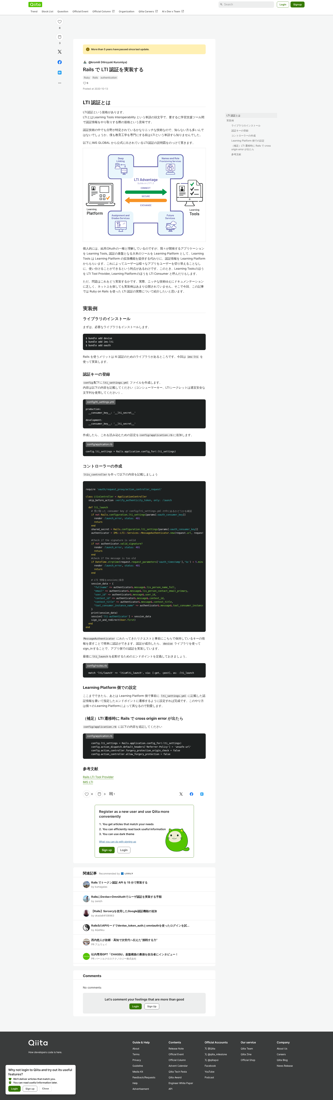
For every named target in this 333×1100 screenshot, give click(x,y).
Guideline (138, 1065)
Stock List (47, 11)
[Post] (59, 52)
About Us (282, 1048)
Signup (297, 4)
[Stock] (59, 37)
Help (135, 1083)
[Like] (59, 21)
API (170, 1088)
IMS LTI (88, 782)
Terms (136, 1054)
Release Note (176, 1048)
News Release (285, 1065)
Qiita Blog (282, 1060)
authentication (109, 77)
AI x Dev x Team (173, 11)
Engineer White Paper (181, 1083)
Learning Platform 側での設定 (247, 140)
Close (45, 1088)
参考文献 (236, 154)
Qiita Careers (148, 11)
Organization (126, 11)
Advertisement (141, 1088)
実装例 (230, 120)
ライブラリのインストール (246, 125)
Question (62, 11)
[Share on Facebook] (59, 62)
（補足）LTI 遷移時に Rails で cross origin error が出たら (251, 147)
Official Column (103, 11)
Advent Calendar (178, 1065)
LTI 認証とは (233, 115)
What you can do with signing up (117, 841)
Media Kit (138, 1071)
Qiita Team (247, 1048)
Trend (34, 11)
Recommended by (110, 873)
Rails (95, 77)
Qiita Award (175, 1077)
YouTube (209, 1071)
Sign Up (151, 1006)
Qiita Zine (246, 1054)
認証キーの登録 (239, 130)
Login (283, 4)
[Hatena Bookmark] (59, 72)
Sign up (30, 1088)
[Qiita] (35, 4)
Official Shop (248, 1060)
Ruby (87, 77)
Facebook (210, 1065)
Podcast (209, 1077)
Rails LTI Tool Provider (98, 777)
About (136, 1048)
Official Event (80, 11)
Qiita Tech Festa (178, 1071)
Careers (281, 1054)
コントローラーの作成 (243, 135)
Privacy (137, 1060)
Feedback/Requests (144, 1077)
